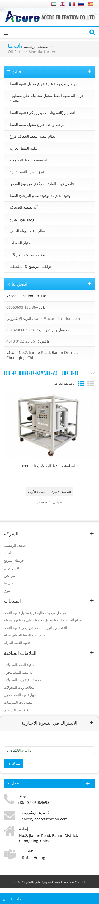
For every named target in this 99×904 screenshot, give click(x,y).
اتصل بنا (10, 583)
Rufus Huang (33, 857)
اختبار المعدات (20, 242)
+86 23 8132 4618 (21, 341)
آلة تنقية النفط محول (19, 672)
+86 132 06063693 (22, 307)
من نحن (9, 575)
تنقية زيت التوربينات (18, 702)
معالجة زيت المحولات (19, 687)
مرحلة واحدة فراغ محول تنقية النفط (37, 124)
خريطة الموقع (14, 560)
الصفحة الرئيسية (36, 46)
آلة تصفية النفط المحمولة (29, 159)
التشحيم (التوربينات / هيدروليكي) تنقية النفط (43, 112)
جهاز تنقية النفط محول (20, 694)
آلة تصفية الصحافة (24, 207)
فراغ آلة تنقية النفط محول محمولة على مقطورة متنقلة (46, 98)
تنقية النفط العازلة (23, 148)
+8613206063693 (21, 329)
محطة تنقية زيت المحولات (22, 679)
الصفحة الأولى (37, 491)
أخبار (7, 553)
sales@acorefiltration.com (57, 318)
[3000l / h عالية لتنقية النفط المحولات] (49, 426)
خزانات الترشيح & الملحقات (31, 266)
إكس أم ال (11, 568)
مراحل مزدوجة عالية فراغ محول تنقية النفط (44, 83)
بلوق (7, 590)
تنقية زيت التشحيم (17, 710)
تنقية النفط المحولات (19, 664)
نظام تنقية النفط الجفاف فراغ (32, 136)
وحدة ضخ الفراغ (22, 219)
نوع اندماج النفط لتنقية (27, 171)
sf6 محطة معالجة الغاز (27, 254)
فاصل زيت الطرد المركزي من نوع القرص (42, 183)
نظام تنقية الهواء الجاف (27, 230)
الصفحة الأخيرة (61, 491)
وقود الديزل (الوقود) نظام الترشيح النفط (40, 195)
